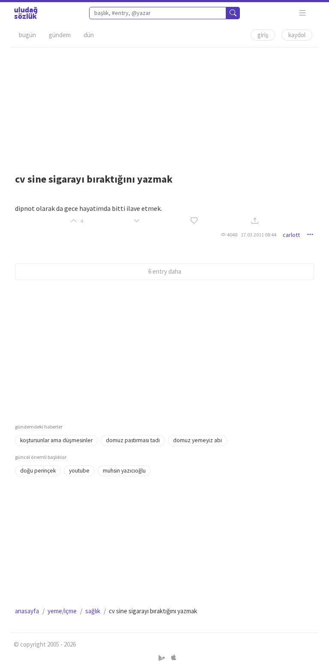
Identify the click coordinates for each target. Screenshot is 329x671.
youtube (79, 470)
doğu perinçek (38, 470)
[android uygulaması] (163, 657)
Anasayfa (27, 611)
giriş (262, 35)
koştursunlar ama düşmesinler (56, 440)
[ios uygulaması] (173, 657)
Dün (89, 35)
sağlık (92, 611)
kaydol (296, 35)
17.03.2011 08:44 (258, 234)
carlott (291, 235)
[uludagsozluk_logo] (26, 12)
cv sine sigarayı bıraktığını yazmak (94, 179)
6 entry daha (164, 271)
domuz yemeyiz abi (197, 440)
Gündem (60, 35)
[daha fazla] (303, 13)
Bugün (27, 35)
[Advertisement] (164, 107)
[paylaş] (255, 221)
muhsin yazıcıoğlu (124, 470)
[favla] (194, 221)
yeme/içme (62, 611)
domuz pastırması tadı (133, 440)
